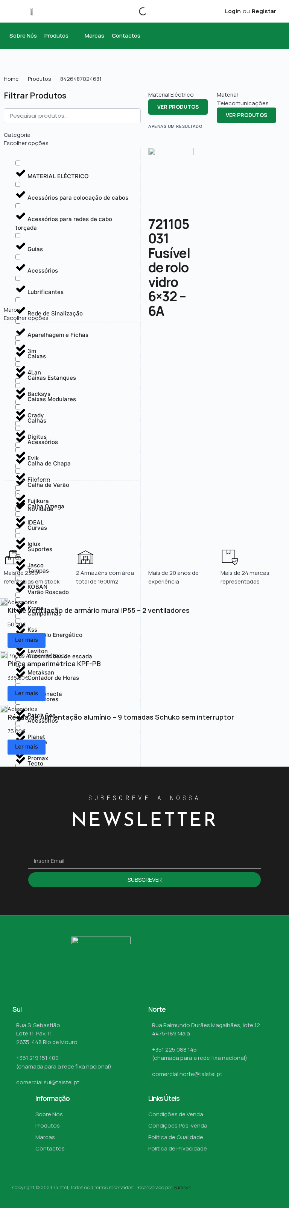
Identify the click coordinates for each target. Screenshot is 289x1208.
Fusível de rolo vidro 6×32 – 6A (169, 282)
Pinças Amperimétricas (38, 655)
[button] (61, 36)
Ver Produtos (178, 106)
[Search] (136, 11)
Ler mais (26, 639)
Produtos (39, 78)
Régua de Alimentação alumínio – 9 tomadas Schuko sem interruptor (121, 716)
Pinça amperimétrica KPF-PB (54, 663)
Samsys (182, 1187)
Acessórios (23, 602)
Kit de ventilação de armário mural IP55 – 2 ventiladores (99, 610)
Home (11, 78)
